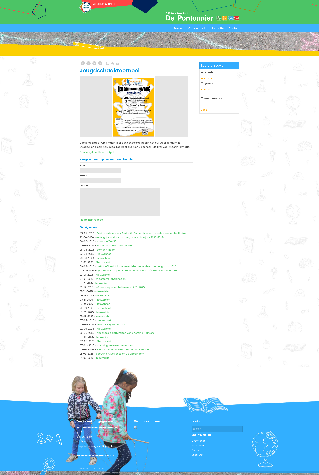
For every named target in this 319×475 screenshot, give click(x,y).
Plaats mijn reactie (91, 219)
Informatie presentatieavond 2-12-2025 (120, 287)
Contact (196, 450)
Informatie (198, 445)
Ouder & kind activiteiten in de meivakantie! (124, 349)
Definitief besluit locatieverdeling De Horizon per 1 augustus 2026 (136, 266)
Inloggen (80, 473)
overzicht (206, 78)
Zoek (204, 109)
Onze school (199, 440)
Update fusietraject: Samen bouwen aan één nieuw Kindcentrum (136, 270)
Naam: (84, 165)
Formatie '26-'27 (106, 241)
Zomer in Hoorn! (106, 249)
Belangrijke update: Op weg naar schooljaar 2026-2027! (130, 237)
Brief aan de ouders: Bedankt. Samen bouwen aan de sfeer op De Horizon (142, 233)
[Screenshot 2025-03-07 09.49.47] (134, 106)
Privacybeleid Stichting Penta (95, 455)
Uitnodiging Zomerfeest (112, 324)
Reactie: (85, 185)
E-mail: (84, 175)
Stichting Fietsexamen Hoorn (115, 345)
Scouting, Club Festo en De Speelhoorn (120, 353)
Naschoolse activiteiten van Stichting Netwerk (125, 333)
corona (205, 89)
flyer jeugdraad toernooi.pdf (97, 152)
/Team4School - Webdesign (110, 473)
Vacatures (198, 454)
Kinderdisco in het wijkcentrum (115, 245)
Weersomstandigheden (111, 279)
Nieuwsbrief (104, 254)
